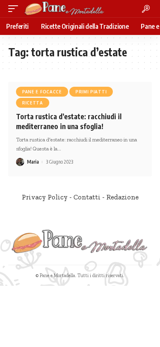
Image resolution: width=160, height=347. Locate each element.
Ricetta (32, 102)
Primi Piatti (91, 91)
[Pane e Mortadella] (64, 8)
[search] (146, 9)
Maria (33, 162)
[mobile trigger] (15, 8)
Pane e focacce (42, 91)
